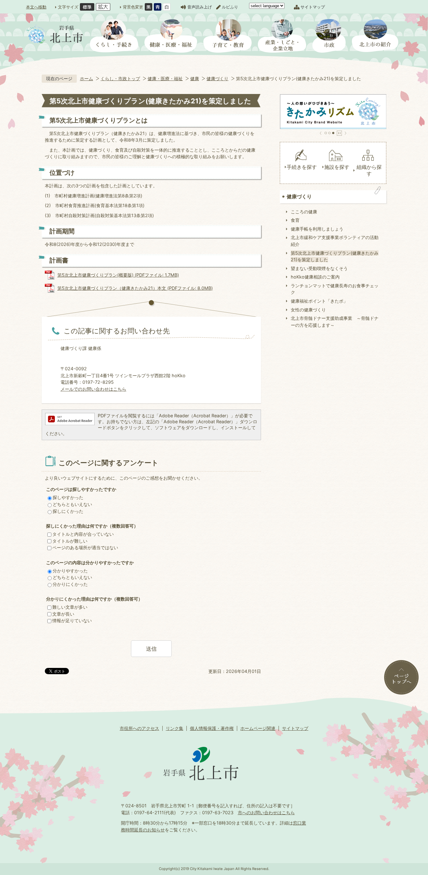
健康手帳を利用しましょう (317, 229)
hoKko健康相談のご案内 (315, 276)
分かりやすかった (70, 570)
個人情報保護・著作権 (212, 728)
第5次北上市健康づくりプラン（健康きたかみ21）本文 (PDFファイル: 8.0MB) (135, 288)
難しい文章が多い (69, 607)
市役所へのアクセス (139, 728)
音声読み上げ (199, 6)
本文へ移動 (36, 6)
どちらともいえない (72, 504)
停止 (339, 133)
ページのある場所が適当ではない (85, 547)
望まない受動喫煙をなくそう (319, 268)
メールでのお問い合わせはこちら (93, 389)
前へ (320, 133)
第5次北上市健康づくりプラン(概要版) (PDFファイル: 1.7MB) (118, 275)
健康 (194, 78)
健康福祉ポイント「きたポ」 (319, 301)
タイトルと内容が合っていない (83, 534)
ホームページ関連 (257, 728)
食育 (295, 220)
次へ (345, 133)
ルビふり (230, 6)
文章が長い (63, 614)
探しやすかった (68, 497)
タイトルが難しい (69, 541)
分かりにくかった (70, 584)
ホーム (86, 78)
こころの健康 (304, 211)
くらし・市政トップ (120, 78)
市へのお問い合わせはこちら (266, 812)
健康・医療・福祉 (165, 78)
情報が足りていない (72, 620)
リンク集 (174, 728)
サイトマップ (312, 6)
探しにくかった (68, 511)
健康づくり (217, 78)
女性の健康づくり (308, 309)
